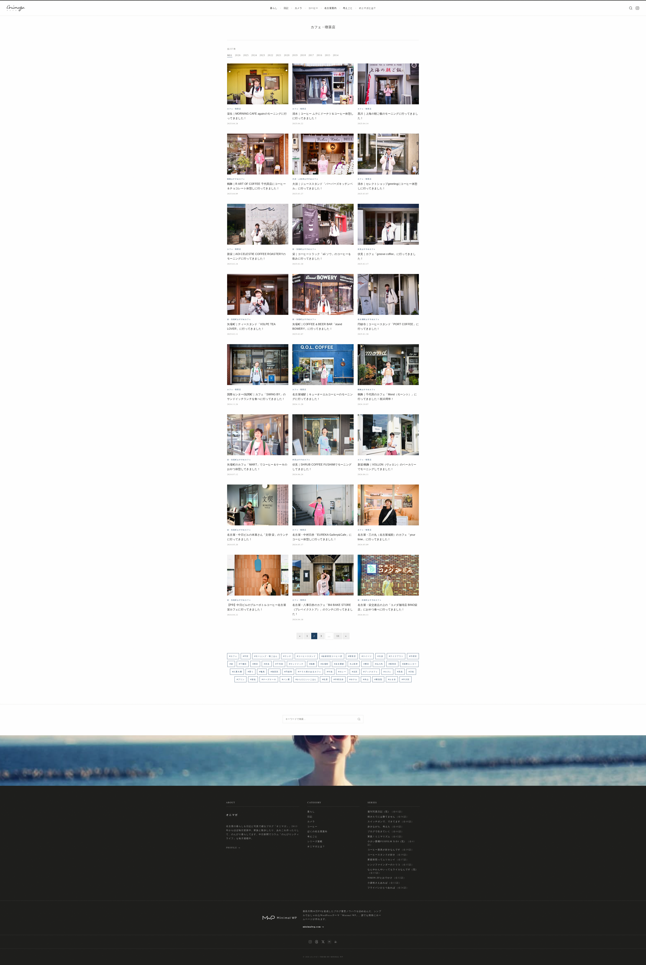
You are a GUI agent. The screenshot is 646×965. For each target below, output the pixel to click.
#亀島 (262, 672)
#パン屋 (286, 679)
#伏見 (267, 664)
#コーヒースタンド (306, 656)
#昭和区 (393, 664)
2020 (286, 55)
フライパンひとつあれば (388, 887)
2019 (295, 55)
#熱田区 (275, 672)
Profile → (233, 847)
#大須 (380, 656)
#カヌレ (387, 672)
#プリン (241, 679)
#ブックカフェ (370, 672)
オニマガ (314, 957)
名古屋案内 (330, 8)
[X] (323, 941)
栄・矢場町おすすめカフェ (304, 249)
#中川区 (406, 679)
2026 (237, 55)
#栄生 (253, 679)
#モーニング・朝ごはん (266, 656)
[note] (329, 941)
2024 (254, 55)
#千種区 (243, 664)
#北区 (355, 672)
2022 (270, 55)
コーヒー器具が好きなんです (391, 849)
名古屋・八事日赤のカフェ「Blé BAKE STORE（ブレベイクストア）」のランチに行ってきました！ (322, 609)
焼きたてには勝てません (388, 816)
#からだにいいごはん (306, 679)
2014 (335, 55)
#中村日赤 (339, 679)
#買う (251, 672)
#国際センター (409, 664)
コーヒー (313, 8)
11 (337, 636)
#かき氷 (392, 679)
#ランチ (287, 656)
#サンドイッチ (296, 664)
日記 (286, 8)
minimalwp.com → (313, 926)
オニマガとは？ (367, 8)
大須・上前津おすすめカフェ (305, 179)
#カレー (342, 672)
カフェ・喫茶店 (323, 27)
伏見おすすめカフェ (366, 249)
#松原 (325, 679)
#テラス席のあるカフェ (309, 672)
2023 (262, 55)
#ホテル (353, 679)
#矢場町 (325, 664)
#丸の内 (379, 664)
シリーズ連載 (314, 841)
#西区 (255, 664)
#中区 (246, 656)
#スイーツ (367, 656)
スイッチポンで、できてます (391, 821)
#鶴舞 (312, 664)
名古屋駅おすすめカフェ (369, 319)
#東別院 (378, 679)
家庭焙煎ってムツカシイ (388, 859)
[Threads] (316, 941)
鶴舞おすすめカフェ (236, 179)
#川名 (411, 672)
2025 (246, 55)
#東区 (366, 664)
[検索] (631, 8)
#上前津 (354, 664)
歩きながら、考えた (386, 826)
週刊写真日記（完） (386, 811)
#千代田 (279, 664)
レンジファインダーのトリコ (391, 864)
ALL (229, 55)
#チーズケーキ (269, 679)
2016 (319, 55)
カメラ (298, 8)
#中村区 (413, 656)
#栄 (231, 664)
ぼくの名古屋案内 (317, 831)
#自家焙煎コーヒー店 (332, 656)
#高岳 (400, 672)
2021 (278, 55)
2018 (303, 55)
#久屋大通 (237, 672)
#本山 (366, 679)
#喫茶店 (352, 656)
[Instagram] (637, 8)
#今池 (330, 672)
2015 (327, 55)
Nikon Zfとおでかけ (387, 877)
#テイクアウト (396, 656)
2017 (311, 55)
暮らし (273, 8)
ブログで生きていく (386, 831)
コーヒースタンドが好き (388, 854)
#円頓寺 (288, 672)
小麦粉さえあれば (384, 882)
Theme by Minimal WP (331, 957)
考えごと (348, 8)
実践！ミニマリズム (386, 836)
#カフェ (233, 656)
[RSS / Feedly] (335, 941)
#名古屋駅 (339, 664)
